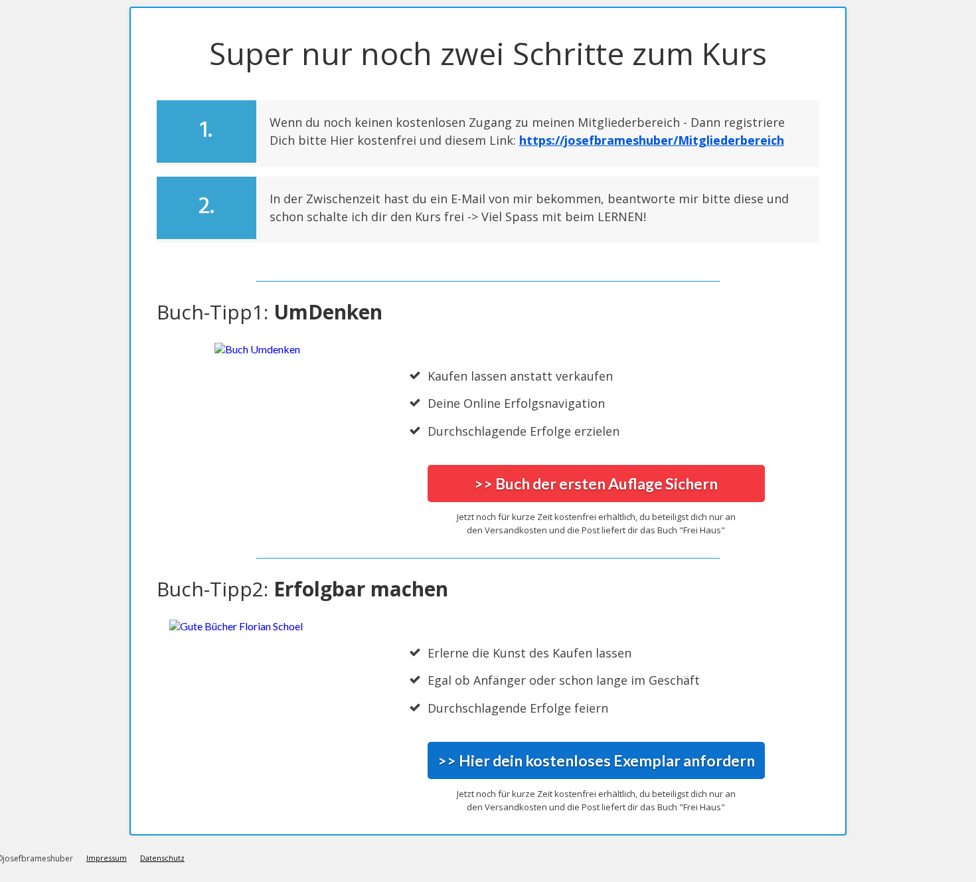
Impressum (106, 858)
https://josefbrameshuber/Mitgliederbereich (651, 140)
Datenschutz (162, 858)
